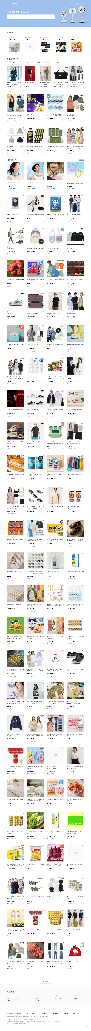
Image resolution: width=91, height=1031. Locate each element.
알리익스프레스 (58, 998)
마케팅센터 (66, 1013)
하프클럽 (57, 63)
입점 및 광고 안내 (75, 1013)
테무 (56, 996)
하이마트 (47, 996)
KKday (75, 998)
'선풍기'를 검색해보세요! (16, 12)
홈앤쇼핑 (38, 998)
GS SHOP (20, 63)
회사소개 (19, 1013)
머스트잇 (28, 996)
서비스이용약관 (35, 1013)
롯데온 (32, 63)
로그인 (72, 3)
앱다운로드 (11, 1013)
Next (84, 44)
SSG (9, 63)
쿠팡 (14, 63)
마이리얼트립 (77, 996)
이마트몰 (45, 63)
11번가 (26, 63)
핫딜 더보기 (45, 981)
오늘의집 (38, 63)
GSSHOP (38, 996)
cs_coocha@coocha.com (36, 1021)
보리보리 (66, 998)
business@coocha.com (53, 1021)
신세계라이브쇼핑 (39, 1000)
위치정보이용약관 (45, 1013)
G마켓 (51, 63)
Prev (7, 44)
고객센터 (26, 1013)
